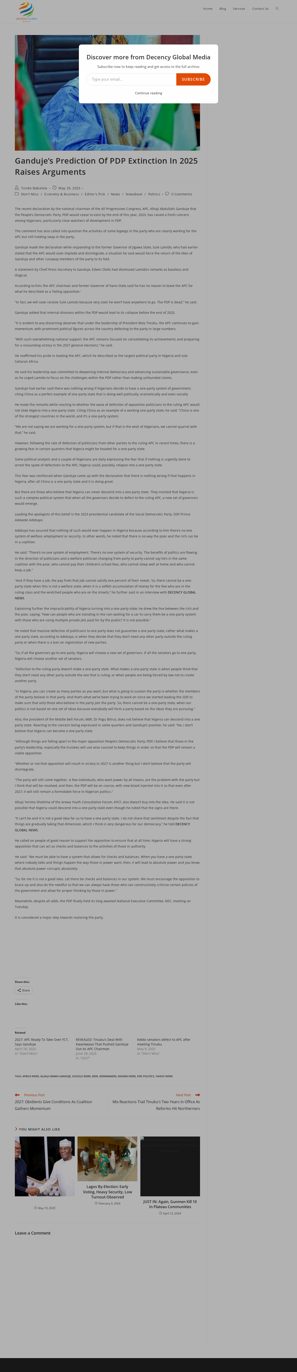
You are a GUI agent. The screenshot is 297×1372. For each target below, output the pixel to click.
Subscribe (193, 79)
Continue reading (148, 93)
